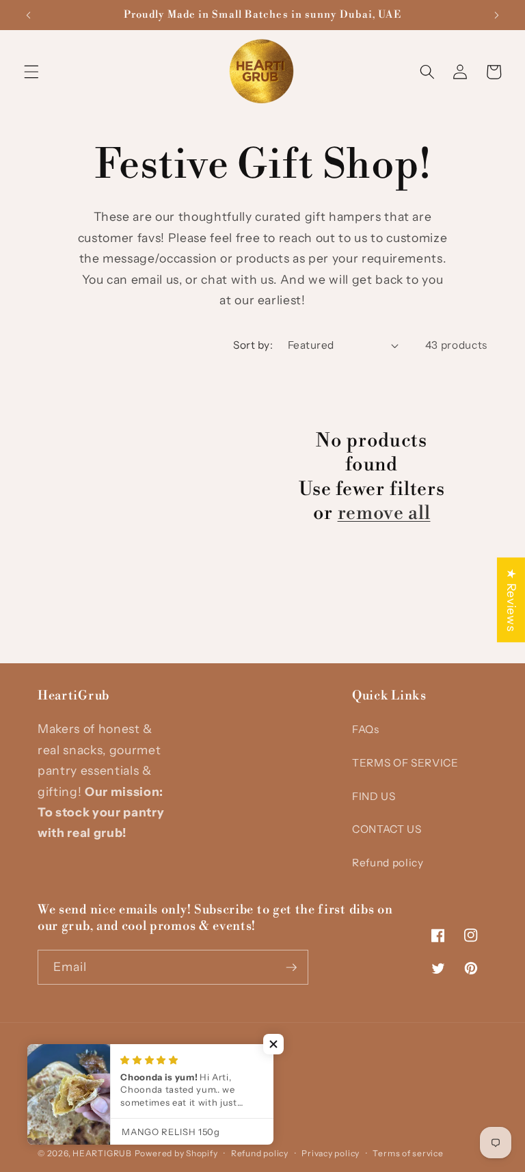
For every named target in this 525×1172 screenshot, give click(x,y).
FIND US (374, 796)
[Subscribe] (291, 967)
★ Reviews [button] (511, 599)
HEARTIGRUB (102, 1153)
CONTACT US (387, 829)
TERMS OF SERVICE (405, 762)
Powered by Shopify (176, 1153)
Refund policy (388, 862)
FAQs (365, 729)
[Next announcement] (496, 15)
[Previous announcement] (29, 15)
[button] (31, 71)
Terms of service (408, 1153)
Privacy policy (330, 1153)
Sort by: (253, 344)
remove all (384, 513)
